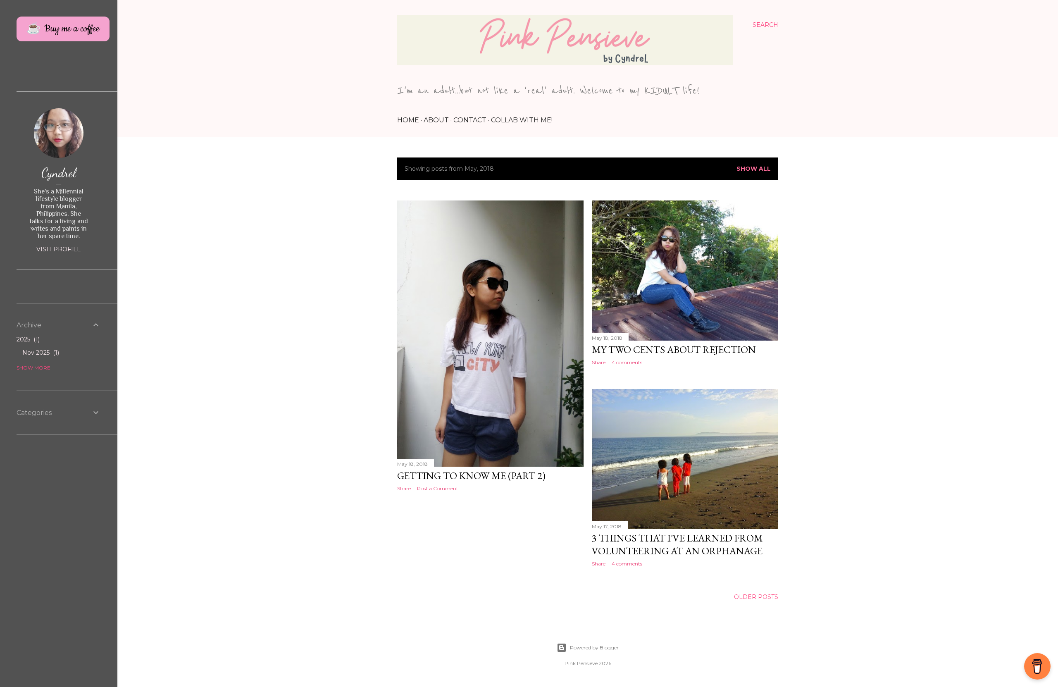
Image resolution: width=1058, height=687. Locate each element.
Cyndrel (58, 172)
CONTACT (469, 120)
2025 (27, 339)
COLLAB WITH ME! (522, 120)
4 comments (627, 362)
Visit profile (58, 249)
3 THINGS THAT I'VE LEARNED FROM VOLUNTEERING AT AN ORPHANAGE (677, 544)
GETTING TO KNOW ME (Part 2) (471, 475)
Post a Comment (437, 488)
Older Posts (756, 597)
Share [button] (404, 488)
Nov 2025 (39, 352)
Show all (753, 168)
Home (408, 120)
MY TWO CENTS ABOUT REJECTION (674, 349)
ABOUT (436, 120)
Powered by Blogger (594, 647)
